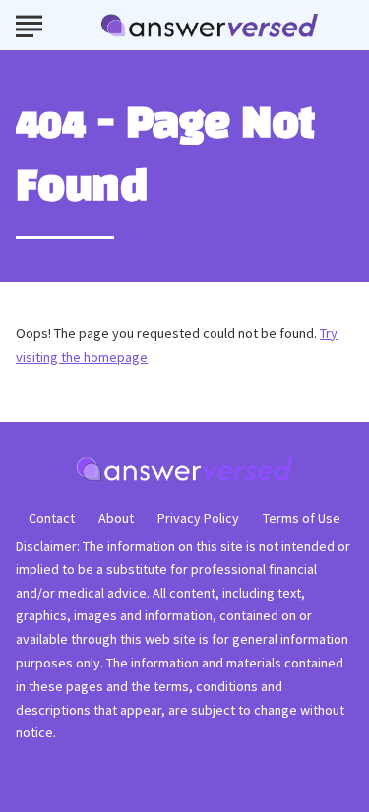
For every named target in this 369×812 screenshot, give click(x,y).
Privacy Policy (198, 518)
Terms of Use (301, 518)
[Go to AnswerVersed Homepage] (209, 25)
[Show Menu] (29, 23)
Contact (52, 518)
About (116, 518)
